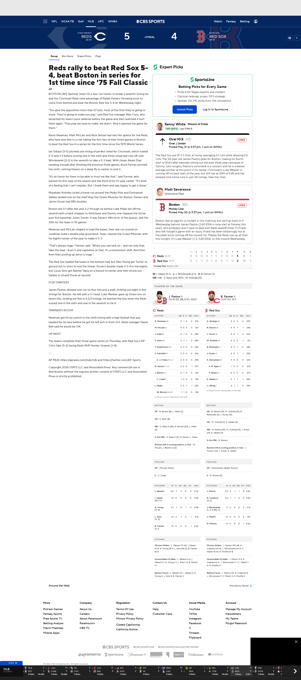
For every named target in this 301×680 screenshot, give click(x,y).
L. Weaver (159, 491)
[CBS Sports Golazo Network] (178, 646)
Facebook (195, 623)
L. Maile (158, 385)
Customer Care (162, 614)
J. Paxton (211, 491)
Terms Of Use (125, 609)
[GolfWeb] (215, 654)
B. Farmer (159, 526)
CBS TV (85, 628)
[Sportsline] (114, 654)
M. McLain (160, 327)
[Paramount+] (137, 654)
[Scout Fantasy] (196, 654)
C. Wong (211, 385)
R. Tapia (215, 366)
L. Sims (158, 517)
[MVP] (178, 653)
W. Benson (162, 392)
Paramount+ (87, 623)
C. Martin (211, 517)
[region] (275, 652)
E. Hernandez (213, 360)
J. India (158, 334)
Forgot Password (236, 623)
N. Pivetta (212, 523)
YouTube (194, 609)
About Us (85, 609)
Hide (11, 663)
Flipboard (195, 637)
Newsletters (233, 614)
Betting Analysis (53, 623)
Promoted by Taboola (239, 586)
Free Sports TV (52, 618)
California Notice (127, 629)
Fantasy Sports (52, 614)
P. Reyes (213, 373)
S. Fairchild (160, 353)
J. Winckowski (213, 507)
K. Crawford (212, 498)
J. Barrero (159, 373)
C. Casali (161, 379)
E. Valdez (211, 379)
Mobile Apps (51, 633)
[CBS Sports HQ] (143, 646)
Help (156, 609)
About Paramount (91, 618)
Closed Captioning (128, 624)
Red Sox (162, 261)
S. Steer (158, 340)
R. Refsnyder (213, 347)
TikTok (193, 614)
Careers (85, 614)
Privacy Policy (124, 614)
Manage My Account (239, 609)
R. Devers (211, 327)
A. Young (159, 507)
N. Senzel (159, 366)
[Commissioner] (159, 653)
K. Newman (160, 321)
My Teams (232, 618)
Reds (160, 256)
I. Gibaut (159, 498)
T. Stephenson (161, 347)
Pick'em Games (53, 609)
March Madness (53, 628)
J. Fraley (163, 360)
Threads (194, 633)
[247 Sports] (89, 654)
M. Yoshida (212, 340)
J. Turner (211, 334)
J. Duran (211, 353)
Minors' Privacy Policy (129, 618)
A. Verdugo (212, 321)
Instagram (195, 618)
